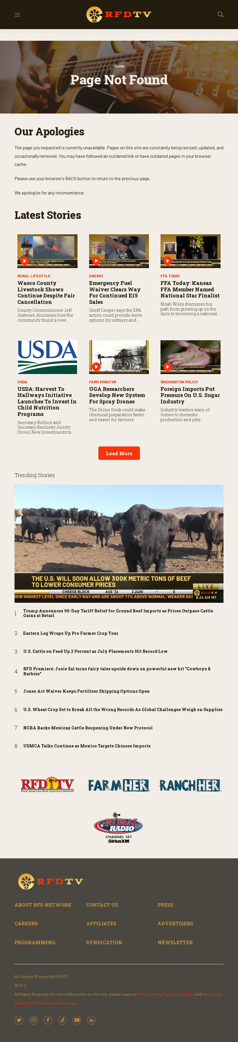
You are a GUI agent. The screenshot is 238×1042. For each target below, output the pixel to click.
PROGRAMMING (35, 942)
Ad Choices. (212, 994)
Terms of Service (178, 994)
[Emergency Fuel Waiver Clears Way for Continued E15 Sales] (119, 251)
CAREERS (26, 923)
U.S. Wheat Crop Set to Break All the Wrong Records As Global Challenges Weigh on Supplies (123, 709)
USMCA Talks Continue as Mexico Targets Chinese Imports (87, 746)
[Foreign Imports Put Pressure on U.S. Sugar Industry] (191, 357)
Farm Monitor (102, 382)
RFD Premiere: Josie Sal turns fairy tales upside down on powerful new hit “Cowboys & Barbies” (117, 671)
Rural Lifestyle (34, 276)
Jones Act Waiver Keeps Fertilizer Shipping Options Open (86, 691)
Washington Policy (179, 382)
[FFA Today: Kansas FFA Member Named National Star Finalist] (191, 251)
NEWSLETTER (175, 942)
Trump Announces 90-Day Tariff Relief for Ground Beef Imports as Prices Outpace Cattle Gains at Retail (118, 614)
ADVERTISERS (175, 923)
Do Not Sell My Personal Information (46, 1003)
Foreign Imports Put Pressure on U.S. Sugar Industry (190, 395)
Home (119, 66)
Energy (96, 276)
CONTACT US (102, 905)
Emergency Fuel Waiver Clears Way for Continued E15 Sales (115, 292)
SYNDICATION (104, 942)
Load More (119, 453)
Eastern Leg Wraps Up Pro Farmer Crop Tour (70, 633)
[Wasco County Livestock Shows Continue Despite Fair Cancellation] (47, 251)
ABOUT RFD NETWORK (43, 905)
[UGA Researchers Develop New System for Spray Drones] (119, 357)
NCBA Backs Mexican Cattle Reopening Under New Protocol (88, 728)
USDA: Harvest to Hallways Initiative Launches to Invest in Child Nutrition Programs (47, 401)
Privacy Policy (149, 994)
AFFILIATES (101, 923)
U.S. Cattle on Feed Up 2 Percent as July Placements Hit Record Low (95, 651)
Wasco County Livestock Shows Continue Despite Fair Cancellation (46, 292)
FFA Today (170, 276)
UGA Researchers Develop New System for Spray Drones (117, 395)
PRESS (165, 905)
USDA (22, 382)
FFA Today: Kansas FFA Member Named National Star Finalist (190, 289)
